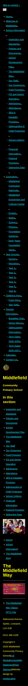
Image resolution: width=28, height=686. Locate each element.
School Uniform (14, 496)
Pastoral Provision (15, 510)
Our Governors (13, 450)
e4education (9, 678)
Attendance (11, 473)
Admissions (12, 468)
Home (9, 540)
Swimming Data (14, 514)
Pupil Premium (13, 455)
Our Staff (10, 446)
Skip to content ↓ (11, 5)
